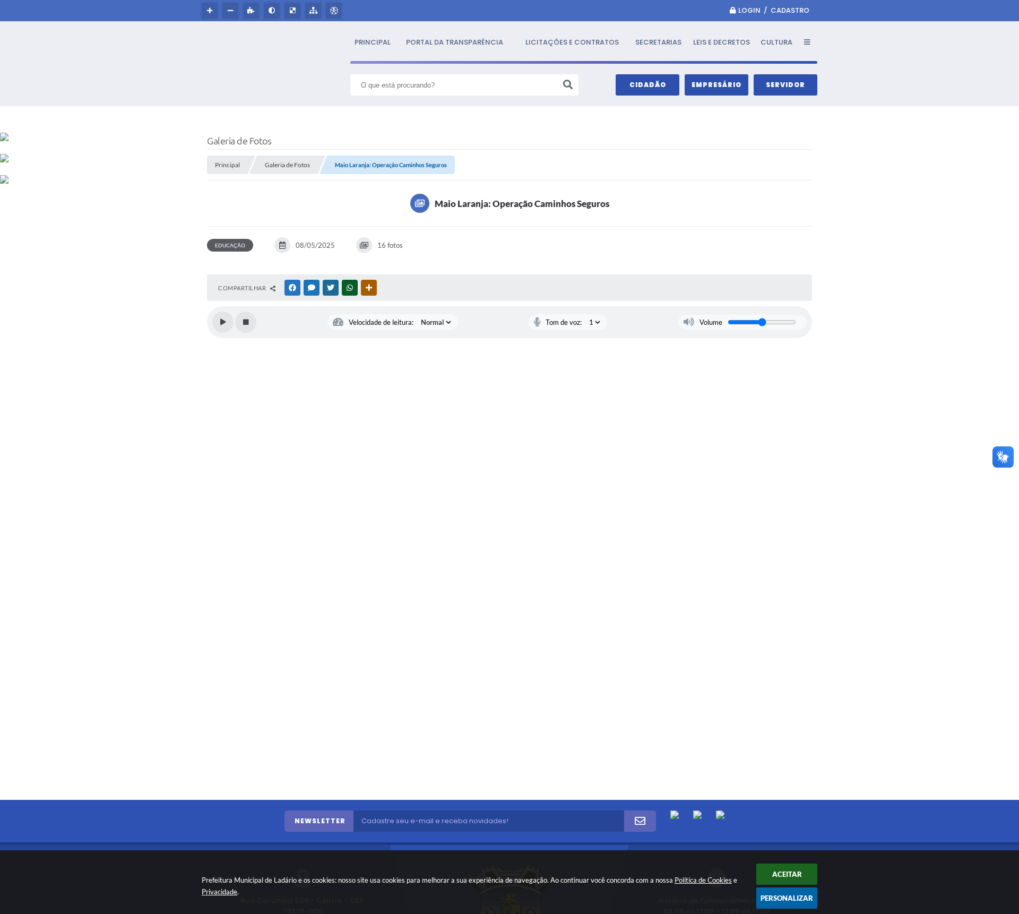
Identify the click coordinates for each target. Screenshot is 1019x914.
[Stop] (245, 322)
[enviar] (640, 821)
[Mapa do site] (314, 11)
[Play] (223, 322)
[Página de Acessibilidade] (335, 11)
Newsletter (320, 820)
